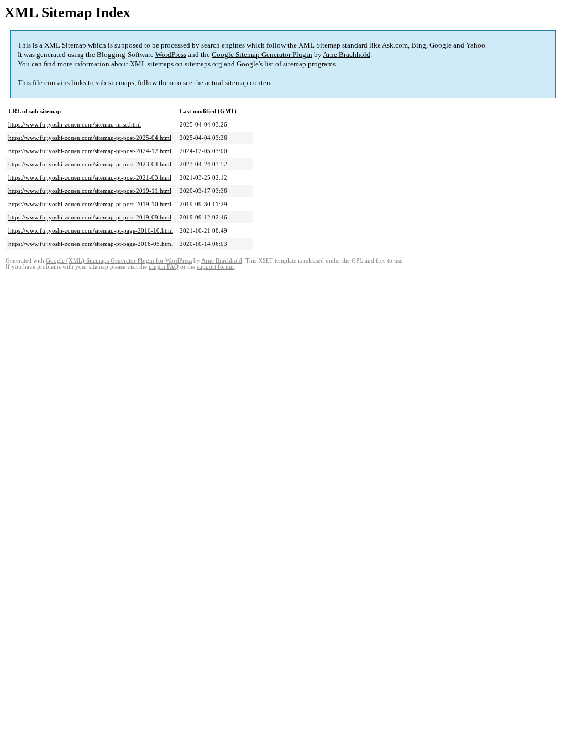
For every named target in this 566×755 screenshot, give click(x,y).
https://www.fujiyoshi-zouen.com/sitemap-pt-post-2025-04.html (89, 137)
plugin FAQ (164, 267)
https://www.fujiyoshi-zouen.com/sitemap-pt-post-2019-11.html (89, 190)
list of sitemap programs (300, 64)
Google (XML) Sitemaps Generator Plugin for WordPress (119, 261)
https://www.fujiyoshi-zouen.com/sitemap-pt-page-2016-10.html (90, 230)
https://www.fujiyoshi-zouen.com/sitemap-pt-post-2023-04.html (89, 164)
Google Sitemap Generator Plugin (262, 54)
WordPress (170, 54)
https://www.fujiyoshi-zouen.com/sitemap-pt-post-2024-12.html (89, 151)
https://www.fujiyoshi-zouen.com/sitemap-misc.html (74, 124)
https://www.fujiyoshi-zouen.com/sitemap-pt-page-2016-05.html (90, 243)
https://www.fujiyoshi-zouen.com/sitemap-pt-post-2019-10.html (89, 204)
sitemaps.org (203, 64)
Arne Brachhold (346, 54)
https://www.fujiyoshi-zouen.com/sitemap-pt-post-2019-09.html (89, 217)
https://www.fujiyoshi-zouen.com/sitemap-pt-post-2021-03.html (89, 177)
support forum (215, 267)
